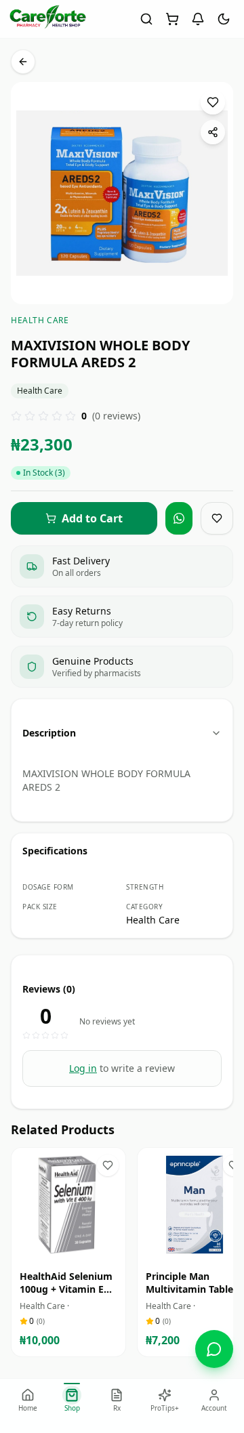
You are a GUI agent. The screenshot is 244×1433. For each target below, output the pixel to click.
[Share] (213, 132)
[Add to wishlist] (213, 102)
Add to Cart (78, 1249)
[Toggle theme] (223, 19)
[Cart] (172, 19)
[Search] (146, 19)
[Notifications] (198, 19)
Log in (83, 1068)
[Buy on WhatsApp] (178, 518)
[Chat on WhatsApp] (214, 1349)
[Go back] (23, 61)
